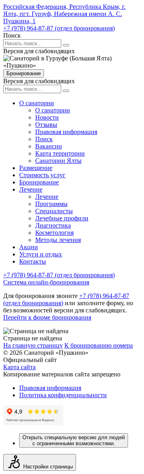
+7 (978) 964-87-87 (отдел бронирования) (59, 28)
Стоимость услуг (42, 175)
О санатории (36, 103)
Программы (51, 203)
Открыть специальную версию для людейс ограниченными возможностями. (73, 440)
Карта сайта (19, 367)
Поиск (44, 139)
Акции (28, 247)
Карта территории (60, 153)
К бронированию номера (98, 345)
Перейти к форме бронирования (47, 317)
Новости (47, 117)
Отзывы (46, 124)
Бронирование (23, 73)
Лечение (30, 189)
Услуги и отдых (40, 254)
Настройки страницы (48, 467)
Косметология (54, 232)
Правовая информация (66, 131)
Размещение (35, 167)
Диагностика (53, 225)
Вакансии (48, 146)
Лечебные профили (61, 218)
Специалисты (54, 211)
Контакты (32, 261)
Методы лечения (58, 239)
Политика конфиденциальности (63, 395)
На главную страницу (33, 345)
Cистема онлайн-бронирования (46, 282)
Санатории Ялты (58, 160)
